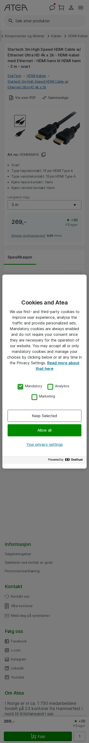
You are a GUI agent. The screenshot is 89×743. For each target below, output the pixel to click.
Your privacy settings (44, 444)
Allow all (44, 430)
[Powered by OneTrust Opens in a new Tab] (66, 461)
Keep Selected (44, 415)
